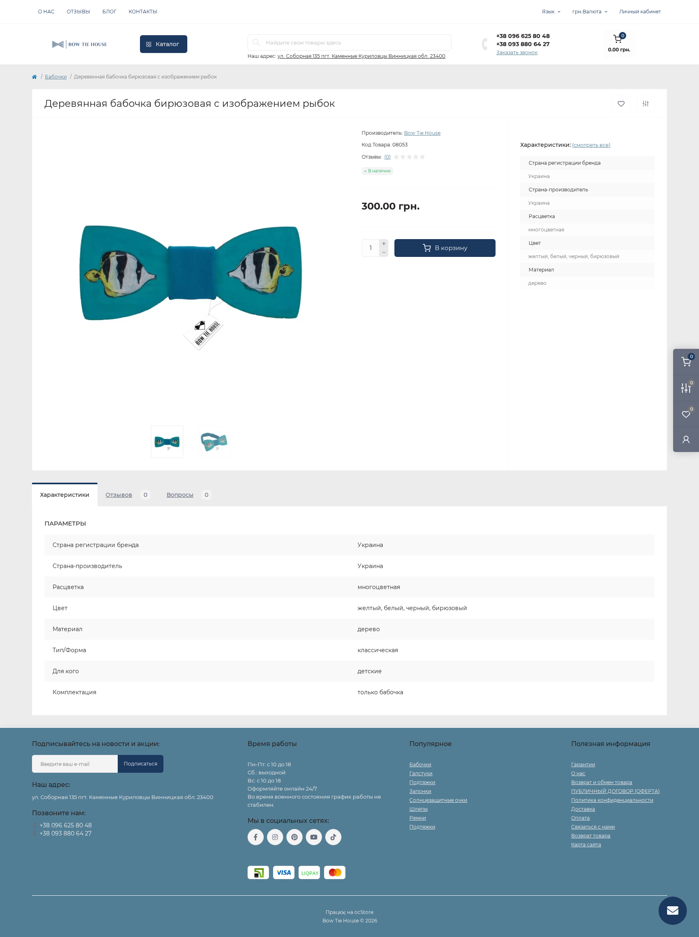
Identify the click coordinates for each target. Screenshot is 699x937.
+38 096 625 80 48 (523, 36)
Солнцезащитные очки (438, 800)
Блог (109, 11)
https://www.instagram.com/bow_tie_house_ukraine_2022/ (275, 837)
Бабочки (56, 77)
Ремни (417, 818)
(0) (387, 157)
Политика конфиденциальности (612, 800)
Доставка (583, 809)
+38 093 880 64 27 (523, 44)
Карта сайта (586, 845)
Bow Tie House (422, 133)
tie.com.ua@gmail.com (277, 855)
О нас (46, 11)
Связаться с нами (593, 827)
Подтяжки (422, 782)
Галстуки (420, 773)
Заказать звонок (517, 52)
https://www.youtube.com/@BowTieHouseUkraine (314, 837)
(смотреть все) (591, 145)
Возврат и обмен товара (601, 782)
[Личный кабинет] (686, 439)
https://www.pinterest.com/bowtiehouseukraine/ (294, 837)
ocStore (363, 912)
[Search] (256, 42)
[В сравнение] (646, 103)
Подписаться (140, 764)
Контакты (143, 11)
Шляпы (418, 809)
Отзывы (78, 11)
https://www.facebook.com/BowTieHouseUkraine (256, 837)
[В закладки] (621, 104)
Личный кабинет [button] (640, 11)
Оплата (580, 818)
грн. (587, 11)
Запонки (420, 791)
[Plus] (383, 243)
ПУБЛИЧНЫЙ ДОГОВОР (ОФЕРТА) (615, 791)
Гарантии (583, 764)
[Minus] (383, 252)
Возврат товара (590, 836)
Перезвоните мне (54, 844)
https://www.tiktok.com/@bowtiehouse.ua (333, 837)
